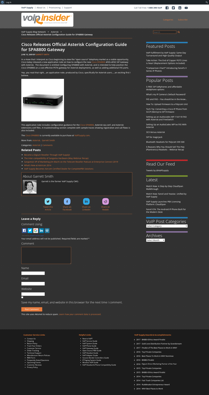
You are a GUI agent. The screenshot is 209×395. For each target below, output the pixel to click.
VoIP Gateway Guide (90, 348)
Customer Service (34, 348)
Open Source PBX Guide (91, 350)
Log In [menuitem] (8, 2)
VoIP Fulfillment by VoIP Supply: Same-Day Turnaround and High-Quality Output (166, 54)
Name (25, 268)
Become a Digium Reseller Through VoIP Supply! (47, 154)
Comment (27, 243)
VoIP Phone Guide (89, 346)
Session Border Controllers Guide (95, 358)
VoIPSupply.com (82, 135)
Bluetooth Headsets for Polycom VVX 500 (165, 142)
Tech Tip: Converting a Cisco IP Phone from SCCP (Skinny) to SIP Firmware (166, 110)
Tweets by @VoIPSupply (157, 170)
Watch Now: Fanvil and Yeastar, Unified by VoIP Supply (166, 195)
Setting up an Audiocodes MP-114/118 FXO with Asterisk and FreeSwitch (166, 118)
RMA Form (31, 358)
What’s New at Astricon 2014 (37, 165)
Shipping (30, 341)
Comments (47, 145)
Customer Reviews (34, 365)
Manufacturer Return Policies (38, 355)
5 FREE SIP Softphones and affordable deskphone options (164, 88)
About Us (41, 7)
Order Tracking (33, 350)
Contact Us (31, 338)
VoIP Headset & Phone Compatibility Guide (99, 365)
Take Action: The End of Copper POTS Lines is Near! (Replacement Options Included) (166, 62)
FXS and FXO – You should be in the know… (166, 99)
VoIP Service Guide (89, 341)
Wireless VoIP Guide (90, 362)
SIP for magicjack (154, 137)
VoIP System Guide (89, 343)
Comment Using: (32, 224)
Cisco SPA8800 (98, 62)
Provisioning (55, 7)
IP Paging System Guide (91, 360)
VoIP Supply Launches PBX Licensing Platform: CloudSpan (163, 203)
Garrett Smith (42, 54)
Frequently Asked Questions (38, 360)
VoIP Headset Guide (90, 353)
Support (68, 7)
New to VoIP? (87, 338)
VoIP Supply (27, 7)
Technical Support (34, 353)
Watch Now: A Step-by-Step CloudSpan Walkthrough (164, 187)
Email (24, 278)
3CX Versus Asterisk (155, 132)
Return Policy (32, 343)
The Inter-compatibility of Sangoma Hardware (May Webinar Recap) (56, 158)
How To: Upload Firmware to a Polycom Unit (167, 104)
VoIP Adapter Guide (90, 355)
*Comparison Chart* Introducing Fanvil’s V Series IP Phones (166, 69)
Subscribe (183, 19)
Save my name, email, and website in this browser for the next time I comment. (72, 302)
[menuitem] (2, 2)
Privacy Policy (32, 367)
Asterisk (36, 145)
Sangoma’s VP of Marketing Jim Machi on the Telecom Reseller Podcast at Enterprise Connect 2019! (71, 161)
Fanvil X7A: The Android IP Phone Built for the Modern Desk (166, 210)
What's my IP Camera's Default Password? (166, 94)
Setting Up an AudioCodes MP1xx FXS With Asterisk (166, 126)
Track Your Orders (34, 346)
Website (26, 289)
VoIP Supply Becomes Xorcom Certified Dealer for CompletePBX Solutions (58, 168)
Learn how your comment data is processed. (80, 314)
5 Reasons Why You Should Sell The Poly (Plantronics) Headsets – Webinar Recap (165, 148)
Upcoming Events (34, 362)
